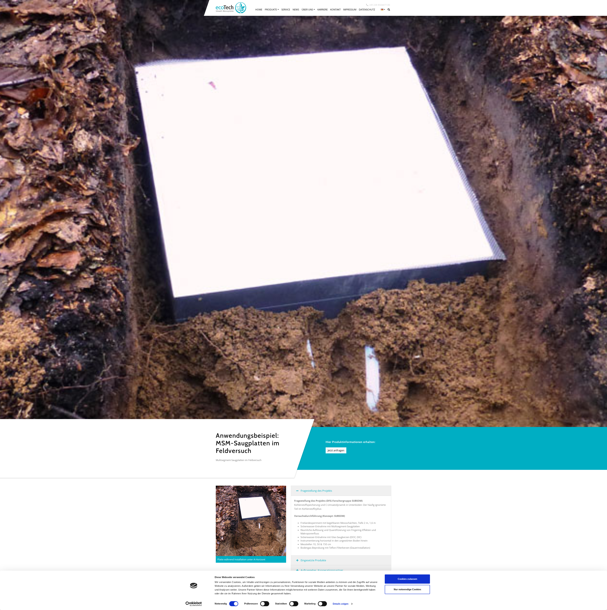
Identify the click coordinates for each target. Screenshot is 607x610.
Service (285, 9)
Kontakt (335, 9)
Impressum (349, 9)
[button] (383, 9)
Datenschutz (367, 9)
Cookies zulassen (407, 579)
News (296, 9)
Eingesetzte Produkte (313, 560)
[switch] (264, 603)
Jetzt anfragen (336, 450)
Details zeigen (340, 603)
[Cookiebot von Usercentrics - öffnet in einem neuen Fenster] (194, 603)
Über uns (307, 9)
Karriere (322, 9)
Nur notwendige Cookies (407, 589)
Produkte (271, 9)
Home (258, 9)
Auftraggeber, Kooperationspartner (321, 570)
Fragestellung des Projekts (316, 490)
